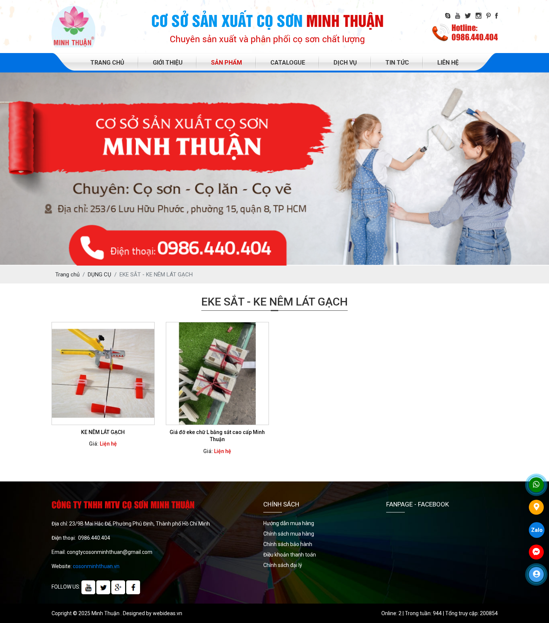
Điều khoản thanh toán (289, 555)
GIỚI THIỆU (168, 62)
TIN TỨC (397, 62)
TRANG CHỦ (107, 62)
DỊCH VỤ (345, 62)
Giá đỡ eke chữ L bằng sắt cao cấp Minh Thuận (217, 436)
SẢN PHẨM (226, 62)
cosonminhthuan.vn (96, 566)
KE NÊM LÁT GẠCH (103, 432)
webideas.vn (167, 613)
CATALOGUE (287, 62)
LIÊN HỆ (448, 62)
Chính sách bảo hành (287, 544)
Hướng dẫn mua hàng (288, 523)
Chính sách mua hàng (288, 534)
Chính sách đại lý (282, 565)
